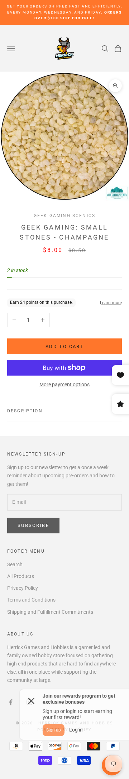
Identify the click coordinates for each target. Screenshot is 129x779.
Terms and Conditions (31, 600)
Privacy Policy (22, 588)
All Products (20, 576)
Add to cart (64, 346)
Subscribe (33, 525)
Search (15, 564)
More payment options (64, 384)
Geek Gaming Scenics (64, 215)
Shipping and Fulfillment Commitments (50, 612)
